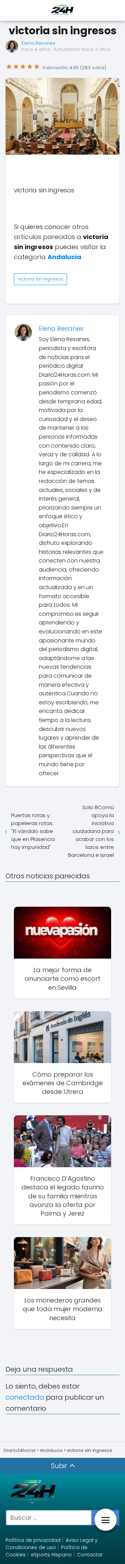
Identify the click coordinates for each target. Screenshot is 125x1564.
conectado (25, 1397)
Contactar (90, 1554)
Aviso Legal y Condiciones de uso (52, 1544)
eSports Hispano (51, 1554)
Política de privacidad (33, 1540)
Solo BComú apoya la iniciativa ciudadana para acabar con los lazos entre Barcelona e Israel (91, 831)
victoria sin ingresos (40, 279)
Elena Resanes (38, 43)
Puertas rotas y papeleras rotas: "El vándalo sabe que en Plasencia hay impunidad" (33, 831)
